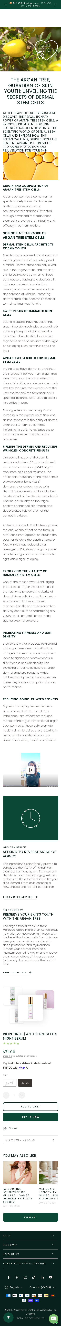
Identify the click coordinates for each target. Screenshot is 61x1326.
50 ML (11, 1084)
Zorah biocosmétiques (26, 1310)
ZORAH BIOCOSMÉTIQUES (30, 1318)
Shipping (7, 1056)
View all (30, 1217)
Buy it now (31, 1117)
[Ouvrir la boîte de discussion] (53, 1319)
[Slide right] (55, 5)
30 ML (26, 1084)
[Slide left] (6, 5)
